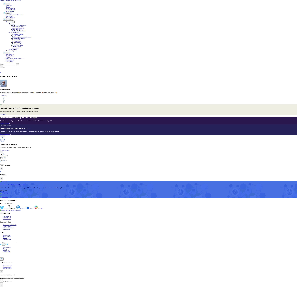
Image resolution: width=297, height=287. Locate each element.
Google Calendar (7, 267)
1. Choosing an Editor (17, 34)
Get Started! (3, 114)
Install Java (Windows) (18, 26)
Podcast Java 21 (7, 219)
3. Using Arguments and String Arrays (21, 37)
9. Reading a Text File (17, 45)
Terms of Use (6, 250)
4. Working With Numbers (18, 38)
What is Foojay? (7, 235)
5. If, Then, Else (16, 39)
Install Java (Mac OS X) (18, 28)
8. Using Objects (16, 41)
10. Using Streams (16, 46)
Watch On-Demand (5, 134)
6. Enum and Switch (17, 42)
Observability (5, 197)
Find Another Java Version (18, 31)
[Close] (1, 168)
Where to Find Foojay (8, 227)
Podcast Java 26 (7, 216)
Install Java (12, 24)
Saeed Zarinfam (4, 192)
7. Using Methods (16, 44)
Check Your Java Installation (19, 25)
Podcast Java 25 (7, 217)
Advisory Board (7, 239)
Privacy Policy (6, 251)
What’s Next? (15, 48)
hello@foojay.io (7, 247)
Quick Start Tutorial (14, 32)
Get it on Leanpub (4, 123)
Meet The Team (7, 236)
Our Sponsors (6, 229)
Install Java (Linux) (17, 29)
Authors (5, 238)
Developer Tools (6, 193)
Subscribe (3, 95)
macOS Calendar (7, 268)
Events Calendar (7, 226)
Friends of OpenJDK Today (10, 225)
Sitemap (5, 249)
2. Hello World (16, 35)
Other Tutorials (13, 49)
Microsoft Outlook (7, 265)
